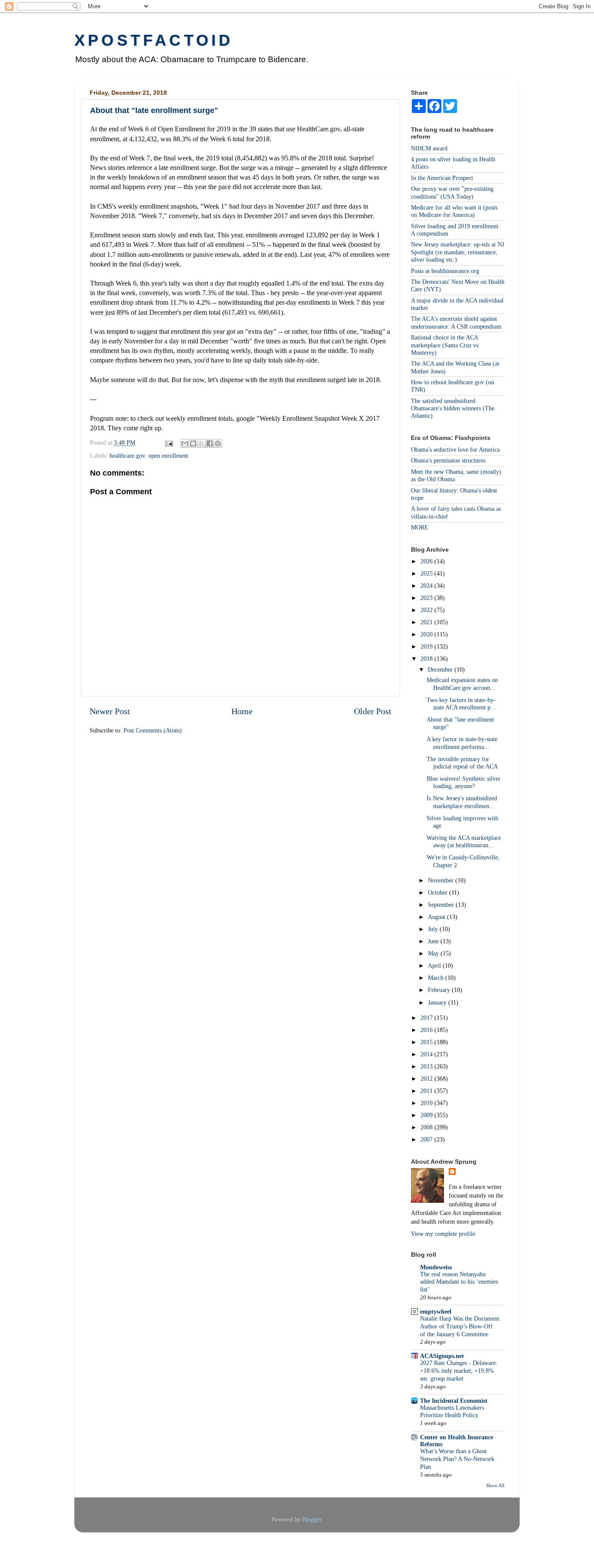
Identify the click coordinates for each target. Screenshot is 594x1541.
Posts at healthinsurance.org (445, 270)
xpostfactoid (153, 40)
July (434, 928)
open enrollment (168, 455)
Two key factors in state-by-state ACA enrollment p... (461, 703)
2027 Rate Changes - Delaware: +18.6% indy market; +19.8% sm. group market (458, 1371)
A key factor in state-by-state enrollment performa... (462, 743)
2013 (427, 1066)
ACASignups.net (442, 1355)
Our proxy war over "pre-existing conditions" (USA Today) (452, 192)
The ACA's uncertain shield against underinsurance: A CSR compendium (456, 322)
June (434, 941)
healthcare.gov (127, 455)
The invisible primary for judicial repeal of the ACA (462, 763)
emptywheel (435, 1311)
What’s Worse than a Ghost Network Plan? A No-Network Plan (457, 1459)
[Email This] (184, 443)
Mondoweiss (436, 1267)
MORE (419, 527)
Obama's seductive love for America (455, 449)
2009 (427, 1115)
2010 (427, 1102)
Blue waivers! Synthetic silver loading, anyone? (464, 782)
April (435, 965)
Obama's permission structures (448, 460)
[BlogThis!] (193, 443)
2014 (427, 1054)
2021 (427, 622)
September (442, 904)
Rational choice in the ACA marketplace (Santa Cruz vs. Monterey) (445, 345)
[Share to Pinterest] (218, 443)
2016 (427, 1029)
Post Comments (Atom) (152, 730)
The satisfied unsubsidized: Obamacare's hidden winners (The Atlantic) (452, 408)
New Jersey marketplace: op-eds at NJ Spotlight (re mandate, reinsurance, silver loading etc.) (457, 252)
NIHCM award (429, 148)
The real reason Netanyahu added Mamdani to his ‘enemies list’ (459, 1282)
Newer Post (110, 711)
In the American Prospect (442, 177)
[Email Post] (168, 442)
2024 (427, 585)
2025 (427, 573)
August (437, 916)
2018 (427, 658)
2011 (427, 1090)
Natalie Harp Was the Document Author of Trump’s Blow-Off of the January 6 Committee (459, 1326)
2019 (427, 646)
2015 (427, 1041)
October (438, 892)
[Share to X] (201, 443)
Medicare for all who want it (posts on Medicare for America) (454, 211)
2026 (427, 561)
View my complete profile (443, 1233)
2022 (427, 609)
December (441, 669)
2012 (427, 1078)
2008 (427, 1127)
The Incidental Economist (453, 1400)
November (441, 880)
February (440, 989)
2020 (427, 634)
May (434, 953)
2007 (427, 1139)
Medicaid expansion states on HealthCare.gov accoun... (462, 683)
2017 (427, 1017)
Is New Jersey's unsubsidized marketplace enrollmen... (462, 802)
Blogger (311, 1519)
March (436, 977)
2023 (427, 597)
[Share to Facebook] (209, 443)
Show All (495, 1485)
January (438, 1002)
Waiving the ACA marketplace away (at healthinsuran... (464, 841)
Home (242, 711)
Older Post (372, 711)
